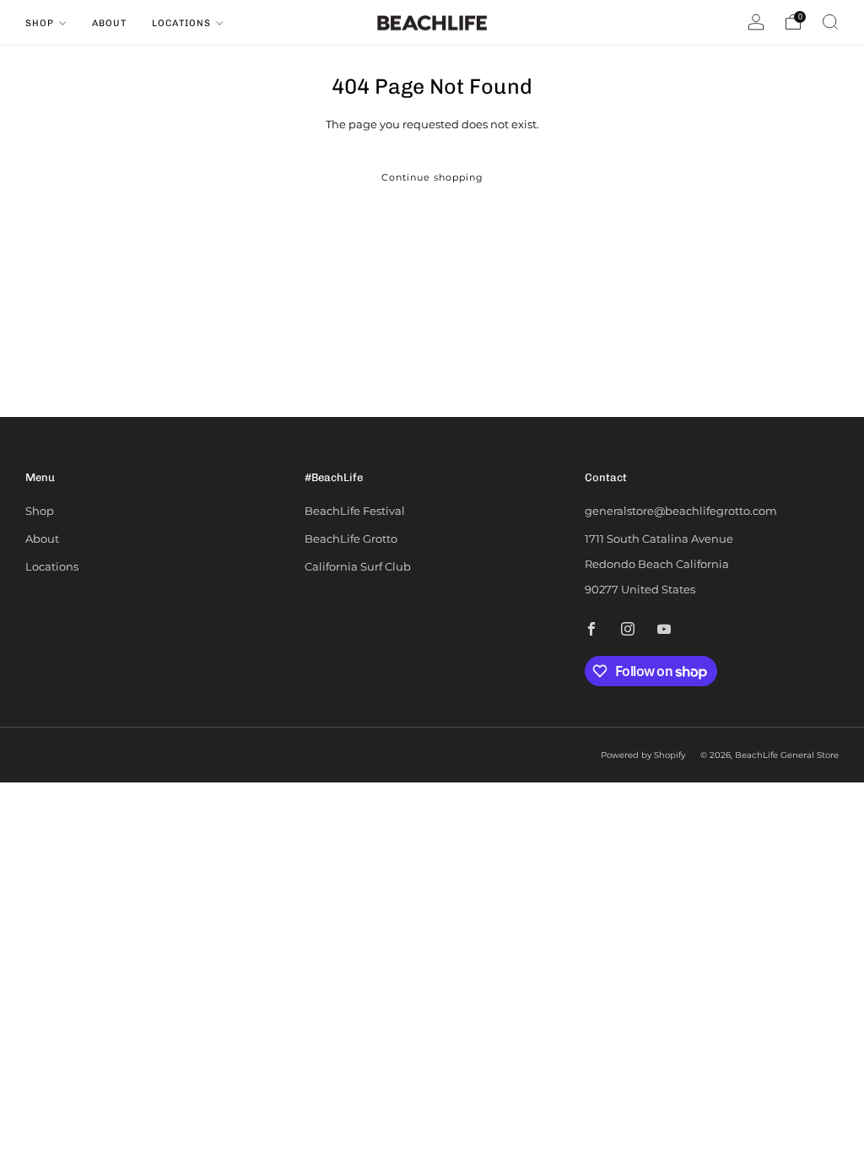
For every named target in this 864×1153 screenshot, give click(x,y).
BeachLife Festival (355, 510)
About (109, 23)
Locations (181, 23)
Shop (39, 23)
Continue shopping (432, 177)
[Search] (830, 22)
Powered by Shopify (643, 755)
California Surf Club (358, 566)
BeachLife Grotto (351, 538)
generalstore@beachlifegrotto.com (681, 510)
